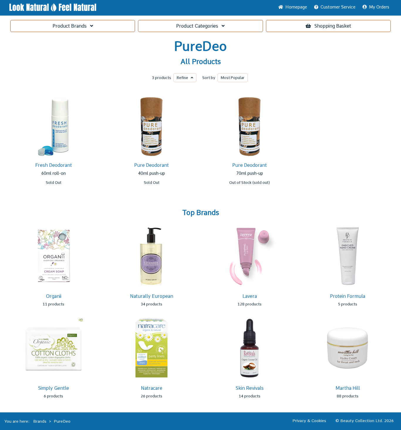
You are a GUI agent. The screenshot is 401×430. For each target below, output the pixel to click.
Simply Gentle (53, 388)
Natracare (151, 388)
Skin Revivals (250, 388)
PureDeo (200, 46)
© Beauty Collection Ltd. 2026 (365, 420)
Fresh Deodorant (53, 165)
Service (338, 7)
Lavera (249, 296)
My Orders (378, 7)
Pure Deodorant (151, 165)
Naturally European (151, 296)
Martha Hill (348, 388)
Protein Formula (347, 296)
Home (295, 7)
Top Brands (200, 212)
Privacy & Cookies (309, 420)
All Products (201, 61)
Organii (53, 296)
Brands (71, 26)
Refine (184, 77)
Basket (332, 26)
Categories (199, 26)
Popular (233, 77)
